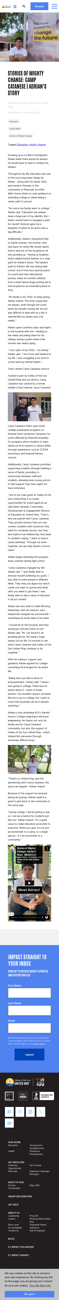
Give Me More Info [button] (40, 1285)
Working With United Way (40, 1220)
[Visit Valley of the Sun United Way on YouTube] (9, 1123)
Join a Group (35, 1165)
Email (12, 1020)
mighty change (37, 144)
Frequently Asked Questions (38, 1226)
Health (11, 1151)
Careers (11, 1219)
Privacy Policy (39, 1043)
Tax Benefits (14, 1188)
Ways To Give (16, 1182)
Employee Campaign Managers (39, 1172)
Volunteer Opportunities (14, 1166)
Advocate (12, 1171)
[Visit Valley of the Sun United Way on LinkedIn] (30, 1112)
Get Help (13, 1204)
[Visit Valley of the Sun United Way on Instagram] (19, 1112)
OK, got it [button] (29, 1294)
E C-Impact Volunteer (21, 1247)
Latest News (15, 128)
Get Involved (16, 1162)
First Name (15, 985)
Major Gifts (35, 1185)
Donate (39, 6)
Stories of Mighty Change (21, 136)
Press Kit (34, 1216)
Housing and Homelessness (37, 1146)
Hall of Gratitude (37, 1230)
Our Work (14, 1142)
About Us (14, 1213)
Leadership (13, 1216)
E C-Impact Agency (18, 1255)
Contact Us (13, 1230)
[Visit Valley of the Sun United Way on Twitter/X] (40, 1112)
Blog (11, 1239)
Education (14, 121)
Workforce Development (36, 1152)
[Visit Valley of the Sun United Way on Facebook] (9, 1112)
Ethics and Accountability (15, 1226)
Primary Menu (54, 6)
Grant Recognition (20, 1196)
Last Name (15, 1003)
